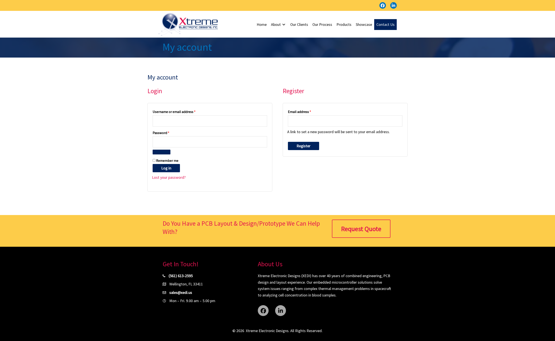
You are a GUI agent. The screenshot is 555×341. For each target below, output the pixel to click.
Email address (306, 111)
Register (303, 145)
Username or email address (181, 111)
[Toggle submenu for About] (283, 24)
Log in (166, 168)
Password (168, 132)
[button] (382, 5)
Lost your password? (169, 177)
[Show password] (161, 152)
